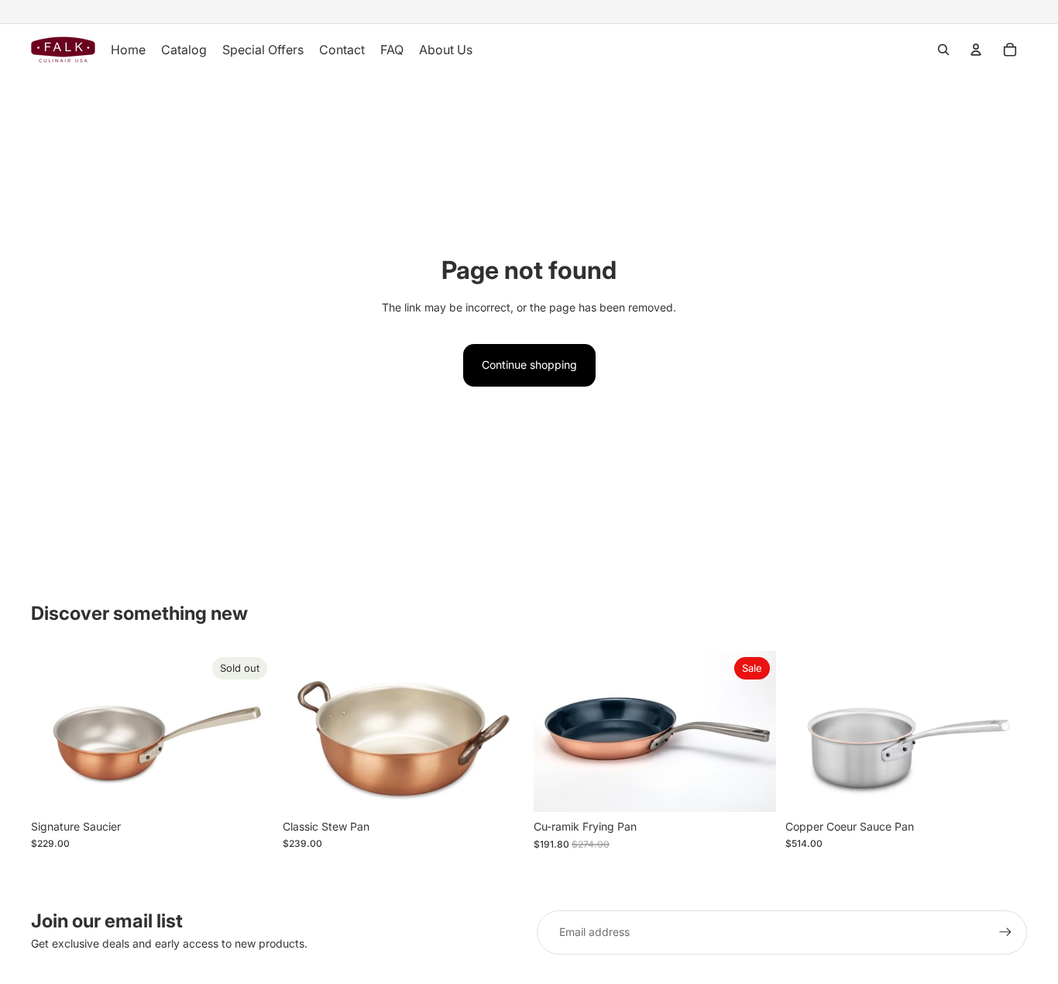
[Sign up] (1005, 932)
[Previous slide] (54, 731)
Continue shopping (529, 364)
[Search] (943, 50)
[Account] (976, 50)
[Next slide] (250, 731)
